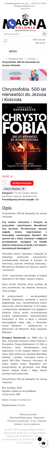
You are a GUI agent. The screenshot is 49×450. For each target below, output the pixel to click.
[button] (11, 23)
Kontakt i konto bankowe (27, 424)
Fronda (31, 58)
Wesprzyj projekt (28, 414)
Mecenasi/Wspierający (21, 417)
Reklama (42, 420)
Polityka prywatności (18, 420)
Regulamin (39, 417)
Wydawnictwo (16, 58)
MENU (12, 51)
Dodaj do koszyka (22, 183)
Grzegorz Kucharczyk (20, 399)
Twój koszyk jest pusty (39, 41)
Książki (26, 193)
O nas (33, 420)
